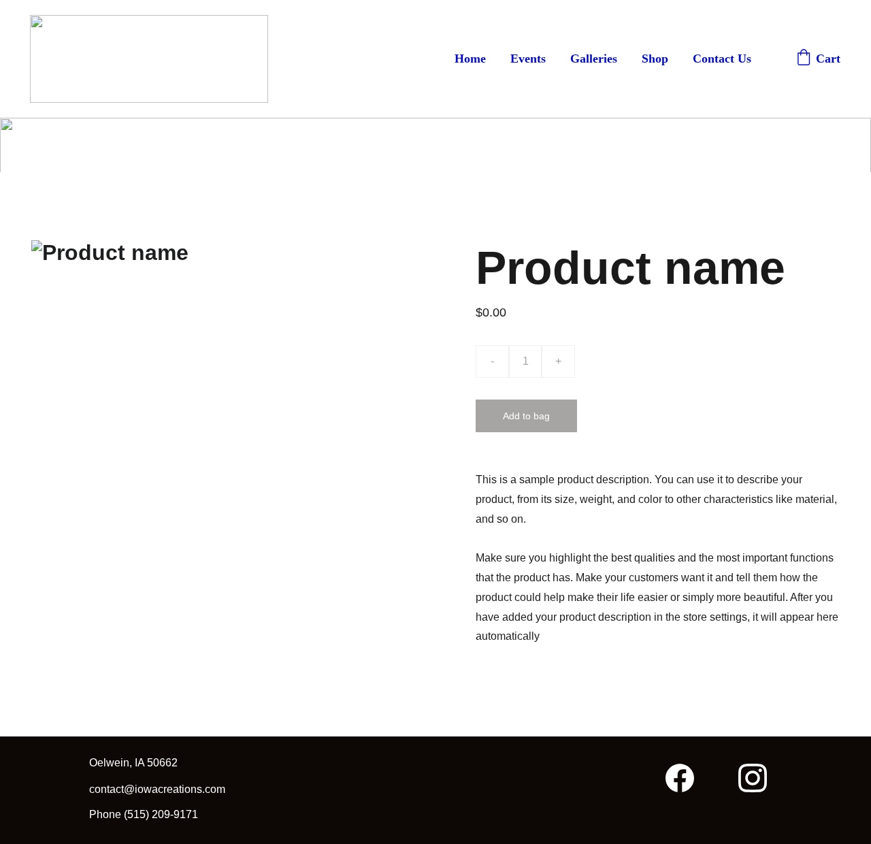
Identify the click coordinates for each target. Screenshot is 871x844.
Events (528, 58)
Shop (655, 58)
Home (470, 58)
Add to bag (526, 415)
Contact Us (722, 58)
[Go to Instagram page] (752, 778)
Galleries (593, 58)
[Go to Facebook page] (686, 778)
